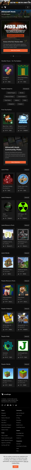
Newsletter (18, 420)
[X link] (13, 405)
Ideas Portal (19, 415)
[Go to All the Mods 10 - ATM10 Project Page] (8, 321)
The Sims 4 (3, 420)
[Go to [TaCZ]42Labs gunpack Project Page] (23, 238)
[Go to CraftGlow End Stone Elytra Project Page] (8, 238)
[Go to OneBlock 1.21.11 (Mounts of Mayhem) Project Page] (23, 377)
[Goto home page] (5, 7)
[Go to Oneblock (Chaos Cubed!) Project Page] (8, 377)
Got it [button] (15, 466)
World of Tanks (4, 429)
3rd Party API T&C (5, 445)
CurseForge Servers (20, 427)
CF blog (18, 417)
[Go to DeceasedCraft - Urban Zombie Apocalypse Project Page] (23, 321)
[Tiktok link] (5, 405)
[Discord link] (10, 405)
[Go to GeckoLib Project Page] (8, 349)
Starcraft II (3, 422)
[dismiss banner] (29, 2)
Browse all (26, 88)
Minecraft (3, 415)
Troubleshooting (20, 435)
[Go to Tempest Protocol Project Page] (23, 122)
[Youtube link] (8, 405)
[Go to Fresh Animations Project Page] (8, 294)
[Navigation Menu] (2, 7)
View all (27, 169)
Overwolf (18, 443)
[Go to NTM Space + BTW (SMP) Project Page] (23, 210)
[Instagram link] (2, 405)
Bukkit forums (19, 425)
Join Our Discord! (20, 413)
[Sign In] (28, 7)
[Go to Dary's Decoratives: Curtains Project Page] (23, 74)
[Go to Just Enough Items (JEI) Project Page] (23, 349)
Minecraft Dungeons (6, 427)
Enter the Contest (15, 50)
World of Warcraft (5, 417)
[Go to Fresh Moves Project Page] (23, 294)
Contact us (18, 438)
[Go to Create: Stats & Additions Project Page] (23, 182)
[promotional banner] (15, 2)
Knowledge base (20, 433)
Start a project (4, 435)
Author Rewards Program (7, 440)
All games (3, 413)
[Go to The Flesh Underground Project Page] (8, 182)
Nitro (17, 450)
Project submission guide (6, 438)
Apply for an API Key (6, 442)
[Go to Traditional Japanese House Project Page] (23, 266)
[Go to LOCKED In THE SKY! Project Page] (8, 266)
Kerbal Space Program (6, 425)
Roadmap (18, 422)
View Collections (15, 162)
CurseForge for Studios (21, 446)
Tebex (17, 448)
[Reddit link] (16, 405)
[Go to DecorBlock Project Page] (8, 74)
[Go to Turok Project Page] (8, 210)
